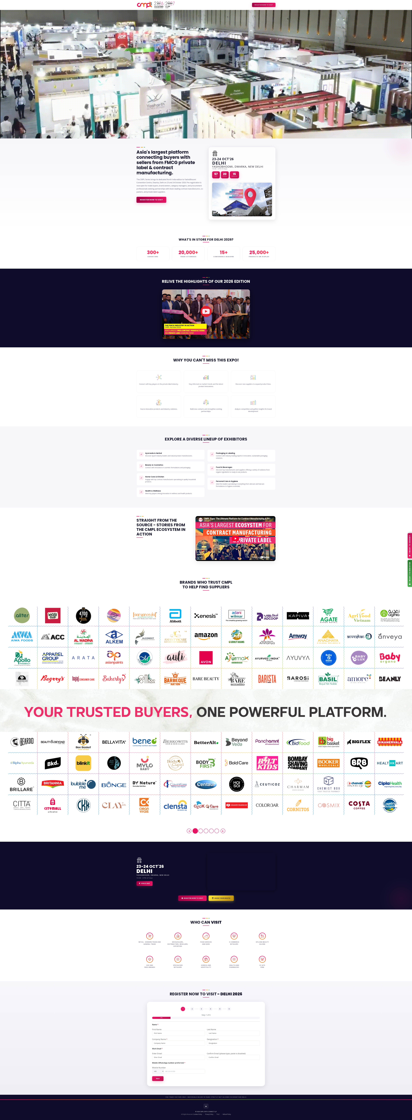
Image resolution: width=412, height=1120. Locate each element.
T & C (218, 1114)
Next (158, 1078)
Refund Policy (227, 1114)
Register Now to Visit (264, 5)
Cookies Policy (197, 1114)
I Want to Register (410, 572)
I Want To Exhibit (410, 544)
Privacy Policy (209, 1114)
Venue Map (145, 883)
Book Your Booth (222, 898)
